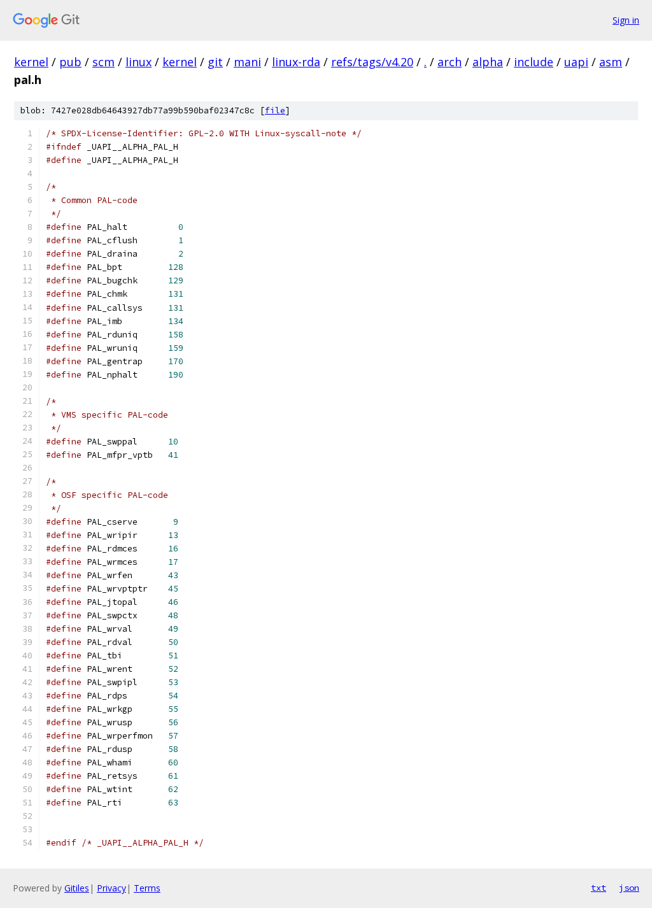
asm (610, 61)
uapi (576, 61)
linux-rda (296, 61)
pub (70, 61)
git (215, 61)
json (629, 887)
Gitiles (76, 888)
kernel (31, 61)
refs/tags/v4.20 (372, 61)
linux (138, 61)
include (533, 61)
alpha (487, 61)
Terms (147, 888)
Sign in (626, 20)
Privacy (111, 888)
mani (247, 61)
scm (103, 61)
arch (449, 61)
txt (598, 887)
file (275, 110)
